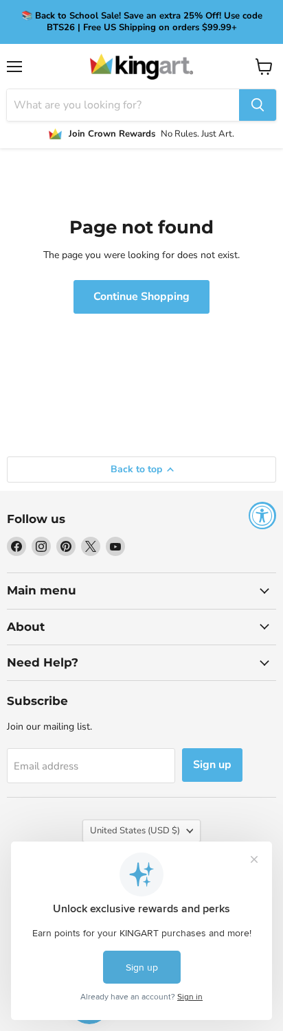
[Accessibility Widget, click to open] (262, 515)
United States (135, 830)
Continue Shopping (141, 296)
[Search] (257, 105)
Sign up (212, 764)
